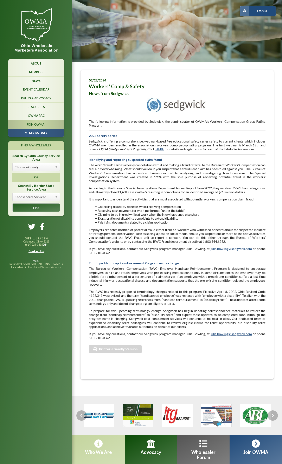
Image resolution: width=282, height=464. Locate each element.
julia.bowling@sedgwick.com (231, 249)
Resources (36, 107)
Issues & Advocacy (36, 98)
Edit (45, 244)
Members (36, 72)
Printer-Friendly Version (118, 349)
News (36, 80)
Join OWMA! (36, 124)
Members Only (36, 133)
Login (262, 11)
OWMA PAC (36, 115)
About (36, 63)
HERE (159, 149)
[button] (81, 415)
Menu (36, 261)
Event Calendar (36, 89)
